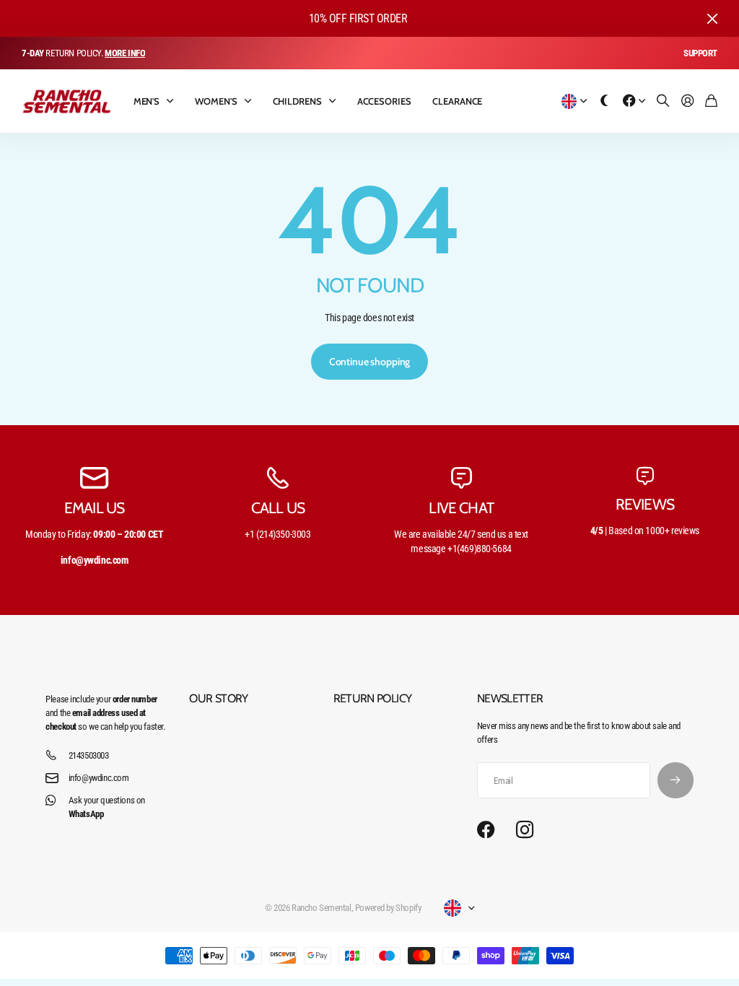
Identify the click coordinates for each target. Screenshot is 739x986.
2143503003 (89, 755)
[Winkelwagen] (711, 101)
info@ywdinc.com (99, 777)
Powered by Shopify (388, 907)
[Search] (663, 101)
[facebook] (486, 830)
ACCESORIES (384, 101)
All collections (173, 101)
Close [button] (712, 18)
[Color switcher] (604, 101)
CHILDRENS (297, 101)
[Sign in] (687, 101)
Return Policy (372, 698)
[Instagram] (524, 830)
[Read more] (634, 101)
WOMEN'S (216, 101)
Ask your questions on (107, 807)
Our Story (218, 698)
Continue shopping (370, 361)
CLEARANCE (457, 101)
